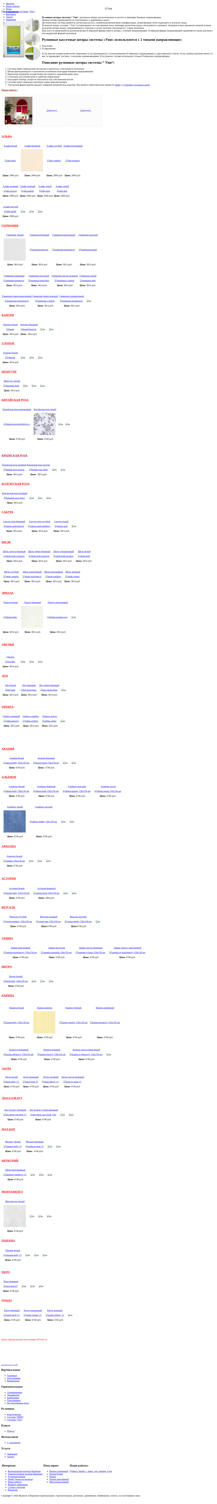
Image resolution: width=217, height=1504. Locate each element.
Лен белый (10, 685)
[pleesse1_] (18, 123)
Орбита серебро (31, 716)
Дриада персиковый (58, 602)
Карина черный (74, 1008)
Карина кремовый (105, 1008)
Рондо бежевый (12, 1310)
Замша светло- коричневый (127, 948)
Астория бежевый (46, 888)
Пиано (52, 1476)
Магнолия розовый (59, 1482)
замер (117, 85)
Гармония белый (15, 235)
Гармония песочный (39, 276)
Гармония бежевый (39, 235)
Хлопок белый (10, 353)
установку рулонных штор (136, 85)
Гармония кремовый (14, 276)
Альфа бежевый (32, 146)
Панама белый (12, 1250)
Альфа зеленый (27, 186)
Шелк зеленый (72, 572)
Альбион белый (17, 786)
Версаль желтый (78, 917)
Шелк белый (84, 551)
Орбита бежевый (11, 716)
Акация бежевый (46, 758)
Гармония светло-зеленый (65, 276)
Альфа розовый (10, 186)
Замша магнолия (56, 948)
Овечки (10, 657)
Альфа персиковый (73, 146)
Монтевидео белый (15, 1201)
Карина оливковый (18, 1049)
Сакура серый (61, 521)
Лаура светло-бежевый (72, 1077)
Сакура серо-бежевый (14, 521)
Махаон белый (13, 1141)
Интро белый (16, 976)
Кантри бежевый (29, 324)
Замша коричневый (20, 948)
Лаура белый (11, 1077)
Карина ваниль (44, 1008)
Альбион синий (15, 807)
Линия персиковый (59, 1479)
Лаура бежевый (31, 1077)
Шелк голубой (11, 572)
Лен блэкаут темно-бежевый (43, 1110)
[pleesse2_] (52, 110)
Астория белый (17, 888)
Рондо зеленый (55, 1310)
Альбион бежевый (46, 786)
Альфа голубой (54, 146)
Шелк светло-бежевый (14, 551)
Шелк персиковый (53, 572)
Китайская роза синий (45, 409)
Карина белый (16, 1008)
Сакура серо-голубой (39, 521)
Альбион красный (77, 786)
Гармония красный (88, 235)
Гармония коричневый (63, 235)
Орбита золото (49, 716)
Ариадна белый (14, 856)
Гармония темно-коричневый (17, 296)
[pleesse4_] (86, 110)
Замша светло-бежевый (90, 948)
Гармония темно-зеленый (45, 296)
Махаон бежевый (34, 1141)
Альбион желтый (43, 807)
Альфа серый (45, 186)
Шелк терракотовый (63, 551)
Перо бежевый (11, 1281)
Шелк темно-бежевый (39, 551)
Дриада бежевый (32, 602)
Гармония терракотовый (71, 296)
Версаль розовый (48, 917)
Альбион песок (108, 786)
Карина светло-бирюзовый (86, 1049)
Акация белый (16, 758)
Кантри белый (10, 324)
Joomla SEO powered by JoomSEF (9, 1365)
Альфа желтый (10, 206)
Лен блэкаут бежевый (15, 1110)
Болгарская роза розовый (14, 493)
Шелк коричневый (32, 572)
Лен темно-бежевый (49, 685)
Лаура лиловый (50, 1077)
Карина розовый (52, 1049)
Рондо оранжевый (33, 1310)
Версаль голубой (18, 917)
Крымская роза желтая (38, 465)
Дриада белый (10, 602)
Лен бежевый (29, 685)
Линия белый (56, 1474)
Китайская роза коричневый (17, 409)
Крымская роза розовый (14, 465)
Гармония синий (88, 276)
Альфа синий (62, 186)
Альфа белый (10, 146)
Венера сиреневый (58, 1471)
